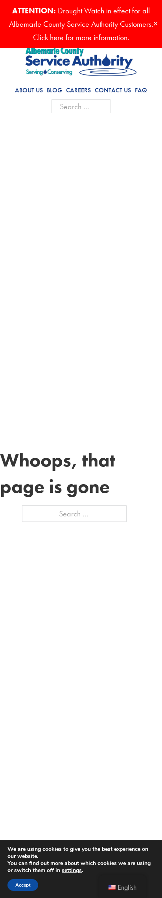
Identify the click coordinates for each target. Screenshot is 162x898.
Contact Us (113, 90)
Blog (54, 90)
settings (72, 870)
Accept (22, 885)
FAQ (141, 90)
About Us (29, 90)
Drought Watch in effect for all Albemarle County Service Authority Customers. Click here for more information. (81, 24)
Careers (78, 90)
